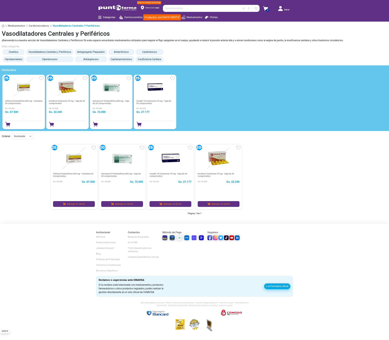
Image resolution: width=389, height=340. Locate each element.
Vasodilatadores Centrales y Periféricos (76, 25)
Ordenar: (6, 136)
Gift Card (100, 237)
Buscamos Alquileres (107, 270)
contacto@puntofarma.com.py (143, 257)
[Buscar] (256, 8)
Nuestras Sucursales (138, 237)
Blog (98, 254)
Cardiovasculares (39, 25)
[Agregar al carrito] (8, 124)
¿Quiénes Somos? (105, 248)
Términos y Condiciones (108, 265)
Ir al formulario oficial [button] (277, 286)
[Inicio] (3, 26)
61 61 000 (132, 242)
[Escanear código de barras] (243, 8)
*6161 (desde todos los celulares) (139, 250)
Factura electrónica (106, 242)
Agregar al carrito (76, 203)
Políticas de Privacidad (108, 259)
